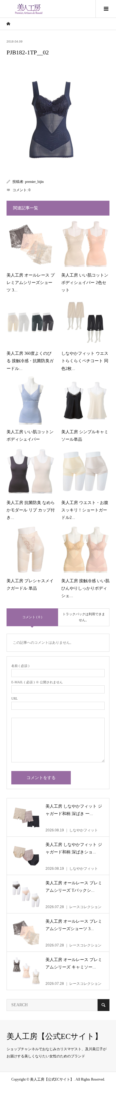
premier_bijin (34, 182)
